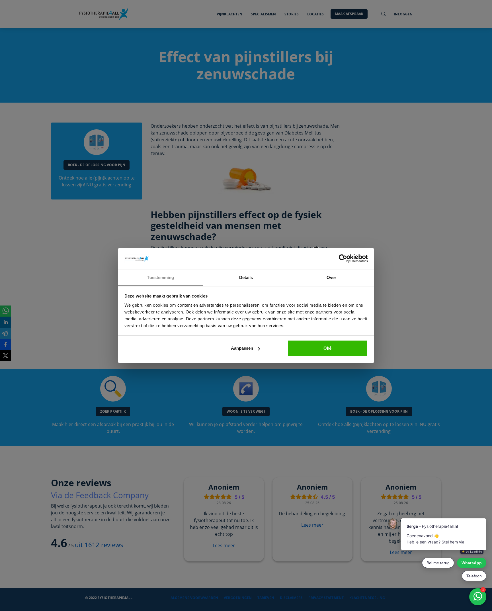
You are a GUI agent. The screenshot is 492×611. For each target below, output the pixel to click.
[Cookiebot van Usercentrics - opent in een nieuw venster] (343, 258)
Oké (327, 348)
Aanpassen (242, 348)
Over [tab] (331, 277)
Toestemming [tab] (160, 277)
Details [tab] (246, 277)
